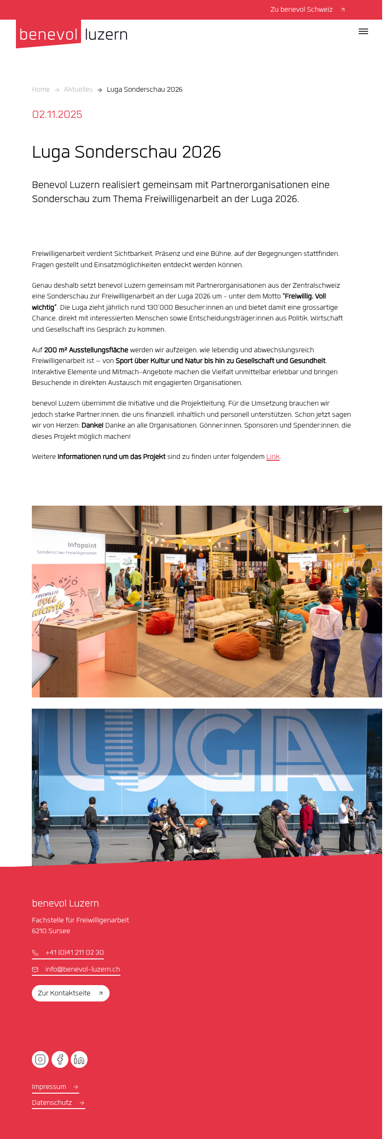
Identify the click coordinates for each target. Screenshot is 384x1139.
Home (41, 90)
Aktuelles (78, 90)
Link (273, 457)
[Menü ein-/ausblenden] (363, 31)
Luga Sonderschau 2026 (145, 90)
